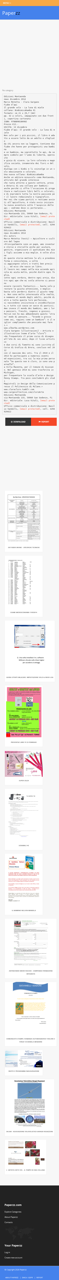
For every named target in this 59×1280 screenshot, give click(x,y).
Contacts (9, 1222)
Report (45, 421)
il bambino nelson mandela (24, 910)
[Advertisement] (29, 55)
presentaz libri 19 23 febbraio (24, 742)
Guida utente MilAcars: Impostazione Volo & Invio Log (29, 677)
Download (19, 421)
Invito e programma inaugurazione (23, 1071)
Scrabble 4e (24, 845)
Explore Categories (13, 1211)
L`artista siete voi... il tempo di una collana (25, 1170)
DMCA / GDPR (27, 1277)
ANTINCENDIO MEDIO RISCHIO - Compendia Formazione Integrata (31, 972)
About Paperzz (11, 1217)
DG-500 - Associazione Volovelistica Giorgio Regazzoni (29, 1131)
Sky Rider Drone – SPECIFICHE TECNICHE (24, 547)
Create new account (13, 1257)
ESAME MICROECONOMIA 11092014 (23, 612)
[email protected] (30, 225)
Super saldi (24, 780)
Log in (7, 1252)
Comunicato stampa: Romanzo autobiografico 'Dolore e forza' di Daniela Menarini (30, 1040)
